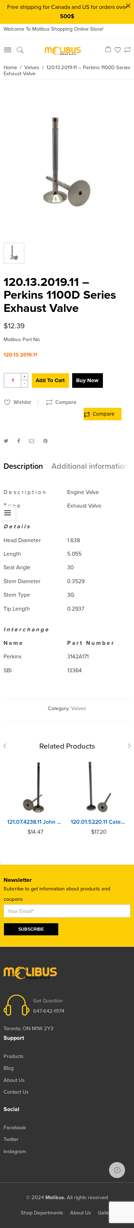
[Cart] (108, 50)
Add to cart (50, 380)
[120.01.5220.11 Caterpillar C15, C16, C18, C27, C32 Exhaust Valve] (99, 787)
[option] (66, 166)
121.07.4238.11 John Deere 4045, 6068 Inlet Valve (35, 822)
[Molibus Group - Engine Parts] (63, 50)
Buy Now (87, 380)
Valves (31, 68)
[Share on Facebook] (18, 441)
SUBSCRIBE (31, 929)
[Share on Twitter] (6, 441)
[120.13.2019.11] (66, 164)
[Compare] (127, 50)
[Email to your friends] (31, 441)
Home (10, 68)
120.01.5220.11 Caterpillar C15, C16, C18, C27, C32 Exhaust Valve (99, 822)
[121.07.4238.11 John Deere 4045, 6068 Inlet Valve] (35, 787)
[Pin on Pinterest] (45, 441)
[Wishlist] (118, 50)
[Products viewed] (117, 1170)
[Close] (128, 5)
